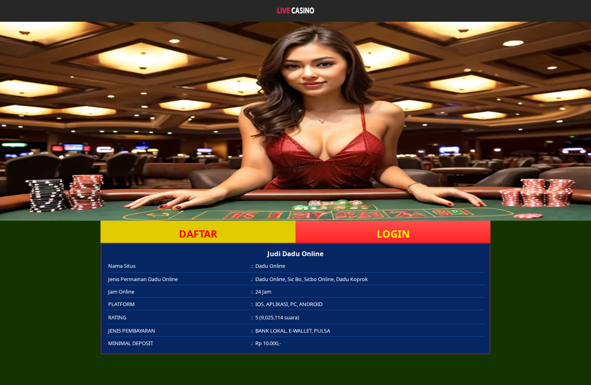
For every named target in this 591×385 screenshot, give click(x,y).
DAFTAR (198, 233)
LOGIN (393, 233)
